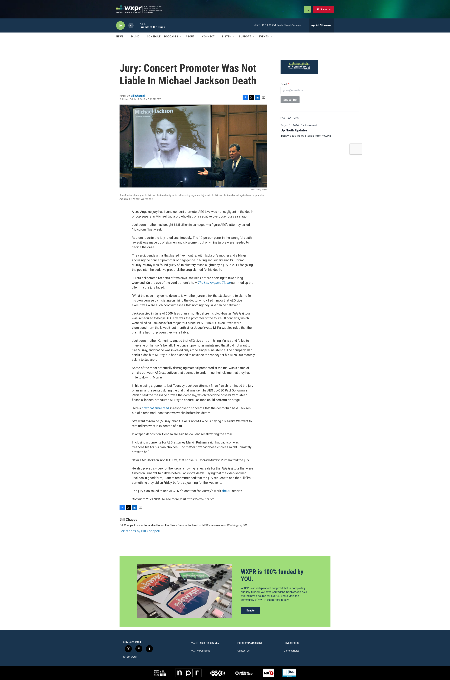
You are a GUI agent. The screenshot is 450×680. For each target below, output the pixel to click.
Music (135, 36)
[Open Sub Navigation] (126, 36)
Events (264, 36)
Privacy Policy (291, 643)
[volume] (131, 26)
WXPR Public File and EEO (205, 643)
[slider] (136, 25)
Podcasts (171, 36)
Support (245, 36)
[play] (120, 26)
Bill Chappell (138, 96)
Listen (226, 36)
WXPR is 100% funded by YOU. (272, 575)
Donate (325, 9)
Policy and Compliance (249, 643)
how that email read (155, 408)
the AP (226, 491)
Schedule (154, 36)
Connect (208, 36)
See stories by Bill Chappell (140, 531)
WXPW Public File (200, 650)
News (120, 36)
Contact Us (243, 650)
